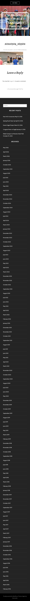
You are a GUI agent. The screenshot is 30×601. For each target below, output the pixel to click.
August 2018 (6, 460)
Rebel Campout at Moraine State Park (13, 133)
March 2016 (6, 584)
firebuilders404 (22, 49)
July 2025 (5, 177)
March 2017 (6, 533)
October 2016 (7, 554)
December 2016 (7, 546)
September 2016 (7, 559)
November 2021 (7, 332)
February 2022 (7, 319)
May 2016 (5, 576)
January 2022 (6, 323)
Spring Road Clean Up (9, 121)
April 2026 (6, 152)
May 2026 (5, 147)
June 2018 (5, 469)
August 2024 (6, 212)
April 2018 (6, 477)
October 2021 (7, 336)
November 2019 (7, 404)
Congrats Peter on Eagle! (10, 129)
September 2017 (7, 507)
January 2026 (6, 160)
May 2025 (5, 186)
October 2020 (7, 374)
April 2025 (6, 190)
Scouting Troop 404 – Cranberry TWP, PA (15, 20)
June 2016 (5, 572)
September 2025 (7, 169)
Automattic (15, 598)
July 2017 (5, 516)
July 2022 (5, 297)
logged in (12, 81)
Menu (15, 3)
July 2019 (5, 422)
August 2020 (6, 383)
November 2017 (7, 499)
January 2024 (6, 229)
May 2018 (5, 473)
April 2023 (6, 267)
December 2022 (7, 276)
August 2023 (6, 250)
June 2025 (6, 182)
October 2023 (7, 242)
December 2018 (7, 443)
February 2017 (7, 537)
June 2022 (6, 302)
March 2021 (6, 366)
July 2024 (5, 216)
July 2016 (5, 567)
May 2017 (5, 524)
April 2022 (6, 310)
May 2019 (5, 430)
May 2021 (5, 357)
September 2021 (7, 340)
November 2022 (7, 280)
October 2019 (7, 409)
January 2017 (6, 542)
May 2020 (6, 396)
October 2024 (7, 203)
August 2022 (6, 293)
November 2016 (7, 550)
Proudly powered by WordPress (10, 596)
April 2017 (5, 529)
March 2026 (6, 156)
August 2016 (6, 563)
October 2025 (7, 165)
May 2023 (5, 263)
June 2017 (5, 520)
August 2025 (6, 173)
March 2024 (6, 225)
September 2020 (8, 379)
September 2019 (7, 413)
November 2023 (7, 237)
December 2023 (7, 233)
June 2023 (6, 259)
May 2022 (5, 306)
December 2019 (7, 400)
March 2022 (6, 314)
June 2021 (5, 353)
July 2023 (5, 254)
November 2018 (7, 447)
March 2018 (6, 482)
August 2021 (6, 344)
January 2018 (6, 490)
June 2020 (6, 392)
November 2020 (7, 370)
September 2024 (7, 207)
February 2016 (7, 589)
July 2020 (5, 387)
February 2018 (7, 486)
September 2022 (7, 289)
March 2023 (6, 272)
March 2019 (6, 434)
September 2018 (7, 456)
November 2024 (7, 199)
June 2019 (5, 426)
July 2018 (5, 464)
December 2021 (7, 327)
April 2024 (6, 220)
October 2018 (7, 452)
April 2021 (5, 362)
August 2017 (6, 512)
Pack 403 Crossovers (9, 116)
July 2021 (5, 349)
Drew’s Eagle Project (8, 125)
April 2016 (6, 580)
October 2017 (7, 503)
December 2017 (7, 494)
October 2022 (7, 284)
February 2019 (7, 439)
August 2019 (6, 417)
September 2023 (7, 246)
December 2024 (7, 195)
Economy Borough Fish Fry (15, 89)
